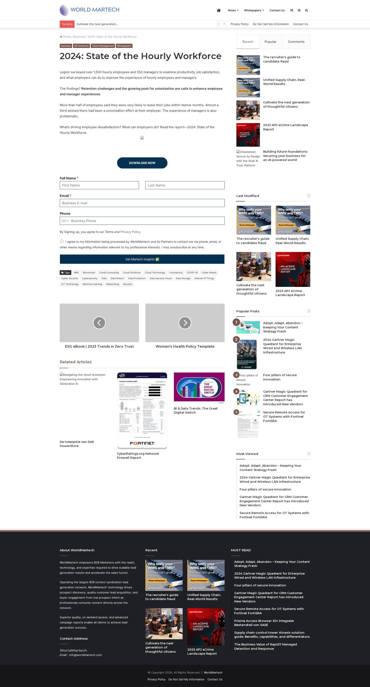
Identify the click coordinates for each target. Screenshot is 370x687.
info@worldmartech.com (85, 655)
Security (127, 284)
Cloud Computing (109, 272)
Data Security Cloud (161, 278)
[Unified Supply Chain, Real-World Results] (248, 88)
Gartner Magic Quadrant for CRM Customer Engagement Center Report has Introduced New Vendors (285, 398)
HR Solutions (81, 45)
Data (104, 278)
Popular (270, 42)
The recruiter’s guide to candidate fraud (281, 59)
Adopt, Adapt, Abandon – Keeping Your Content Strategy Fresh (283, 327)
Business (79, 36)
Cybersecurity (89, 278)
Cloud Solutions (132, 272)
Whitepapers (252, 10)
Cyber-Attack (209, 272)
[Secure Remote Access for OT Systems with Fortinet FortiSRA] (248, 425)
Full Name (69, 178)
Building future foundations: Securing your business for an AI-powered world (285, 156)
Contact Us (277, 10)
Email (65, 196)
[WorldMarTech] (91, 10)
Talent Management (103, 45)
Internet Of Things (204, 278)
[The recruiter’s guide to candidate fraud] (248, 65)
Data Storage (183, 278)
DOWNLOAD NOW (142, 163)
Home (66, 36)
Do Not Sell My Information (271, 24)
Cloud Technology (155, 272)
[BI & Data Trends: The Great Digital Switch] (199, 388)
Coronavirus (176, 272)
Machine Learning (92, 284)
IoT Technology (70, 284)
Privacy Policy (240, 24)
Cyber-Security (69, 278)
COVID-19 (192, 272)
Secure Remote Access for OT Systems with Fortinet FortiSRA (284, 416)
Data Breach (117, 278)
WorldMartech (213, 672)
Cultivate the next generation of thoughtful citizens (111, 24)
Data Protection (137, 278)
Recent (247, 42)
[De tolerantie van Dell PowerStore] (85, 405)
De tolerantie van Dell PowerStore (77, 444)
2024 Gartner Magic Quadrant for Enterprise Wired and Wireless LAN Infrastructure (282, 346)
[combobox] (65, 221)
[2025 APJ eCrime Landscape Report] (248, 135)
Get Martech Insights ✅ (142, 259)
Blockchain (89, 272)
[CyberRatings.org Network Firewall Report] (142, 411)
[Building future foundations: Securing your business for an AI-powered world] (248, 166)
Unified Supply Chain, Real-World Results (284, 82)
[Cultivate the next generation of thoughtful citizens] (248, 110)
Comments (296, 42)
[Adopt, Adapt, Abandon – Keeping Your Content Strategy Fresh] (248, 327)
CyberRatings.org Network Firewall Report (138, 456)
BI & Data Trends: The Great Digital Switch (196, 410)
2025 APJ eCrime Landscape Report (290, 293)
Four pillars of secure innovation (280, 377)
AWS (76, 272)
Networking (112, 284)
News (232, 10)
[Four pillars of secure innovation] (248, 380)
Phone (65, 213)
